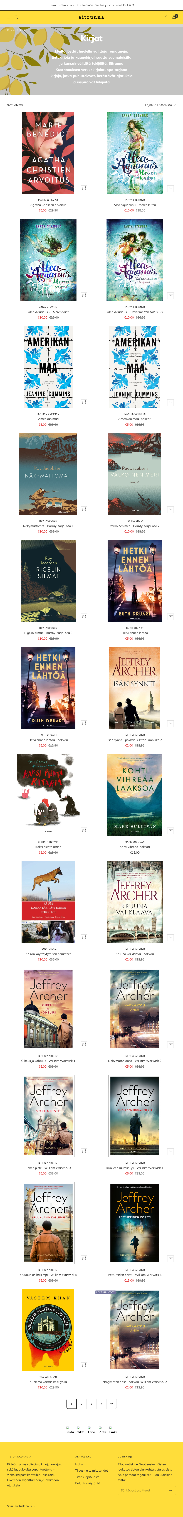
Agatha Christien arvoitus (48, 205)
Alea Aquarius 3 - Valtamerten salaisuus (135, 312)
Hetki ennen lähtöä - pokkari (48, 740)
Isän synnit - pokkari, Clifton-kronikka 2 (135, 740)
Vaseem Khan (48, 1376)
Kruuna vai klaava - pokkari (135, 954)
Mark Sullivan (135, 842)
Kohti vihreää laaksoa (135, 847)
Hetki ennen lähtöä (135, 633)
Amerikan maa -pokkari (134, 419)
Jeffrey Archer (135, 734)
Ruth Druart (135, 628)
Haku (79, 1464)
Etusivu (11, 30)
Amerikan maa (48, 419)
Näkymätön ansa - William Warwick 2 (134, 1061)
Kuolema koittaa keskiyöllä (48, 1382)
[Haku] (16, 17)
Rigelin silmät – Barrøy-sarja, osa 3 (48, 633)
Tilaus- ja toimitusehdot (91, 1470)
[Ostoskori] (174, 17)
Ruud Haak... (48, 948)
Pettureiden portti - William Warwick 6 (135, 1275)
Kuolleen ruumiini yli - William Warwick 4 (134, 1168)
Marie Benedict (48, 199)
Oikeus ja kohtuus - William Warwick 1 (48, 1061)
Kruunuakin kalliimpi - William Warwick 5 (48, 1275)
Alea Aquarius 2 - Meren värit (48, 312)
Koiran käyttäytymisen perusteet (48, 954)
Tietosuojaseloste (87, 1477)
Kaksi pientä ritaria (48, 847)
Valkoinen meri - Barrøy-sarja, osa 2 (135, 526)
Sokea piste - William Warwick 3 (48, 1168)
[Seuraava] (112, 1404)
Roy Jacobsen (48, 520)
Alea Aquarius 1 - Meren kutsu (135, 205)
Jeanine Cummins (48, 413)
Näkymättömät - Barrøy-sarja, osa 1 (48, 526)
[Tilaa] (170, 1490)
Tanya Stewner (135, 199)
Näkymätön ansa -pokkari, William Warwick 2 (135, 1382)
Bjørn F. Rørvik (48, 842)
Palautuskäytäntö (87, 1483)
